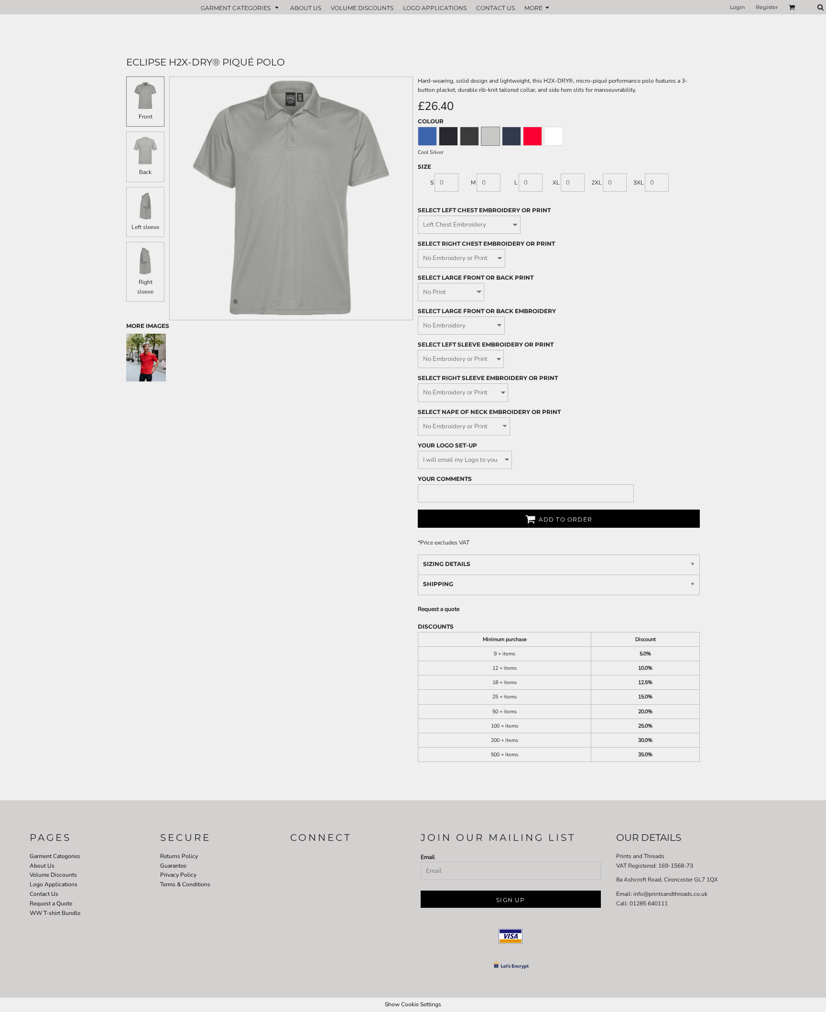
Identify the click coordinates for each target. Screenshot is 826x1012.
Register (767, 7)
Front (145, 116)
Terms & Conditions (185, 884)
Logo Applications (53, 884)
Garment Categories (55, 856)
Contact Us (44, 894)
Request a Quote (51, 903)
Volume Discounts (53, 875)
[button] (240, 7)
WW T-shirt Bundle (55, 913)
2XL (596, 182)
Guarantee (173, 866)
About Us (42, 866)
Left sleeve (145, 227)
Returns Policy (179, 856)
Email (428, 857)
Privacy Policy (178, 875)
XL (556, 182)
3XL (638, 182)
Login (737, 7)
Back (145, 172)
